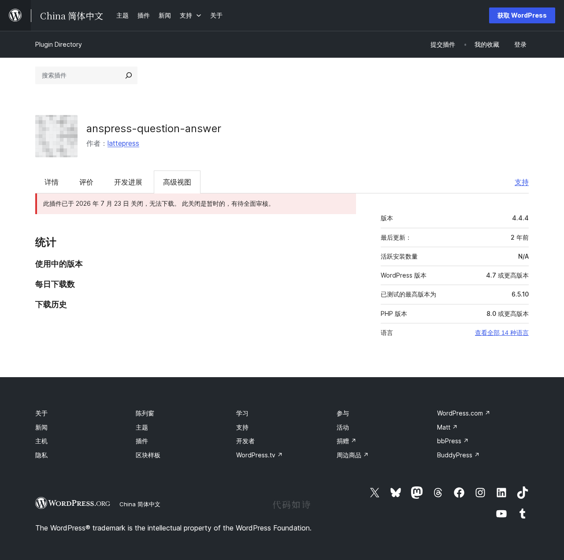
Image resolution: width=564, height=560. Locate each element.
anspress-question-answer (153, 128)
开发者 (245, 441)
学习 (242, 413)
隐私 (41, 455)
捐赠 (346, 441)
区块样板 (148, 455)
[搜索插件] (128, 75)
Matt (447, 427)
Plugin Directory (58, 44)
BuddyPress (458, 455)
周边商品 (353, 455)
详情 (52, 182)
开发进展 (128, 182)
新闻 (41, 427)
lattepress (123, 143)
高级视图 (177, 182)
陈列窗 (145, 413)
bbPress (453, 441)
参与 (343, 413)
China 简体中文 (139, 504)
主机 (41, 441)
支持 (522, 182)
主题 (142, 427)
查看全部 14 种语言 (502, 332)
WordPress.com (463, 413)
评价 (86, 182)
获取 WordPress (522, 15)
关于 (41, 413)
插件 (142, 441)
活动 (343, 427)
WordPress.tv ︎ (259, 455)
